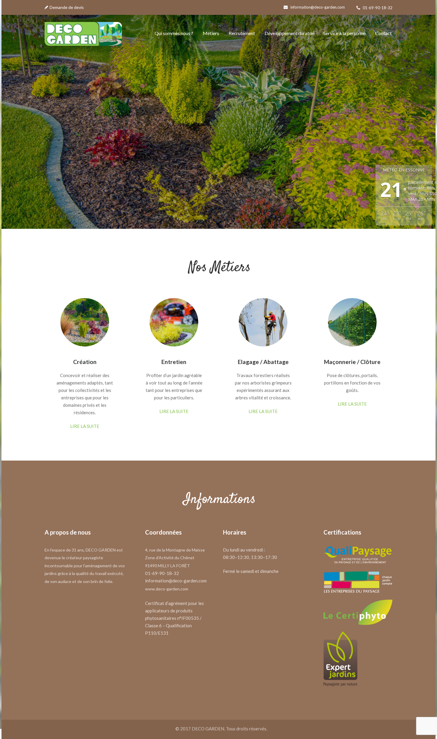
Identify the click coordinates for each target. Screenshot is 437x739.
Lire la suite (84, 426)
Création (85, 361)
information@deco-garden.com (317, 7)
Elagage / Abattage (263, 361)
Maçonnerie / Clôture (352, 361)
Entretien (173, 361)
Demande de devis (67, 7)
